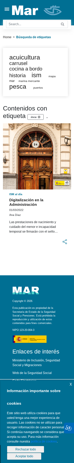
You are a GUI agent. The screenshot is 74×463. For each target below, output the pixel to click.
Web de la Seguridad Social (32, 373)
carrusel (18, 63)
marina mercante (29, 81)
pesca (17, 86)
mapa (52, 76)
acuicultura (24, 57)
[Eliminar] (39, 117)
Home (7, 37)
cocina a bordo (25, 68)
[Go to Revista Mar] (37, 10)
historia (17, 75)
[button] (64, 241)
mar (12, 81)
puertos (38, 87)
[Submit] (62, 24)
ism (36, 75)
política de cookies (44, 441)
